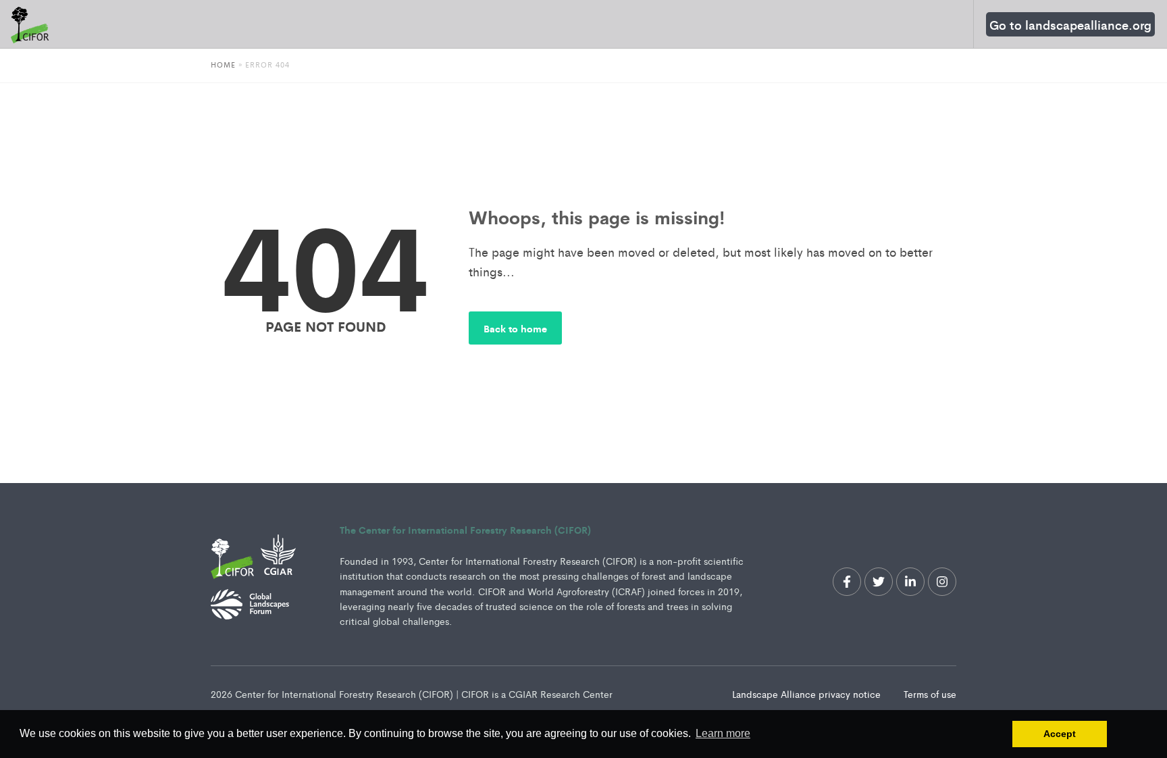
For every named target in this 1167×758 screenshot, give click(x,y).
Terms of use (930, 694)
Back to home (515, 328)
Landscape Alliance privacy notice (807, 694)
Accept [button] (1059, 733)
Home (223, 64)
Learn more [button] (723, 733)
